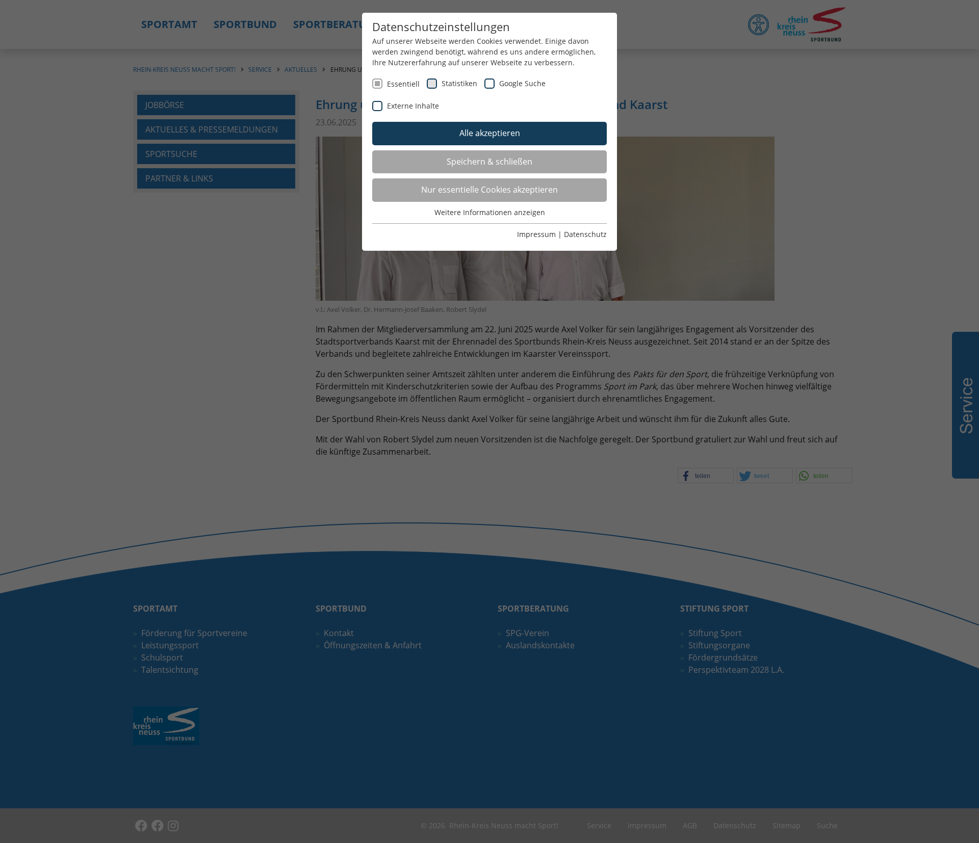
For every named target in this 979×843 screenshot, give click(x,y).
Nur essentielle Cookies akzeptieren (489, 189)
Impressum (536, 234)
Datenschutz (585, 234)
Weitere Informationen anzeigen (489, 212)
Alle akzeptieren (489, 133)
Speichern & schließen (489, 161)
